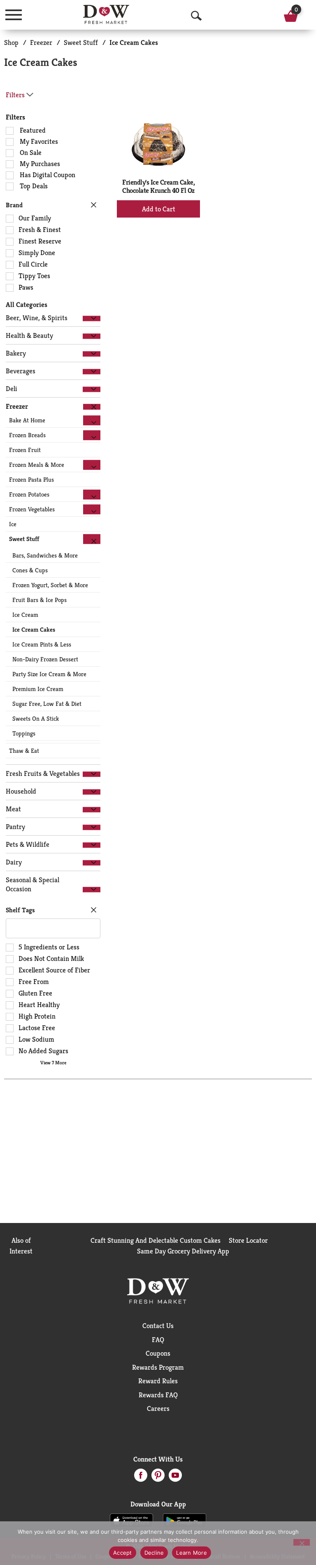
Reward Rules (158, 1380)
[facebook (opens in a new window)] (140, 1477)
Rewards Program (158, 1367)
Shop (11, 42)
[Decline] (301, 1542)
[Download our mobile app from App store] (131, 1520)
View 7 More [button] (53, 1062)
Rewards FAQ (158, 1394)
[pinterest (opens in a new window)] (158, 1477)
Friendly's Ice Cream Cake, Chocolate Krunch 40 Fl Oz (158, 186)
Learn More (191, 1552)
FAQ (158, 1339)
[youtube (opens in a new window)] (175, 1477)
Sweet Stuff (81, 42)
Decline (154, 1552)
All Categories (26, 304)
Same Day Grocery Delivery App (183, 1251)
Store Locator (248, 1240)
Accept (122, 1552)
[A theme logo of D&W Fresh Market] (106, 14)
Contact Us (158, 1325)
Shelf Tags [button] (20, 910)
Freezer (41, 42)
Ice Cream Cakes (133, 42)
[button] (91, 318)
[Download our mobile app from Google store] (184, 1520)
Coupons (158, 1353)
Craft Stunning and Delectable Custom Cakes (156, 1240)
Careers (158, 1408)
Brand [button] (14, 205)
